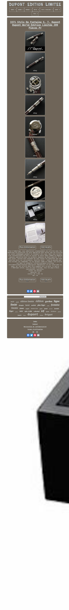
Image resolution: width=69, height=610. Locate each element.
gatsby (41, 308)
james (22, 308)
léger (11, 311)
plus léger (41, 305)
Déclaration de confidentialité (35, 326)
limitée (14, 308)
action (48, 305)
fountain (56, 308)
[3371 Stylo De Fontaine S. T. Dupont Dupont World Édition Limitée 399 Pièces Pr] (35, 41)
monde (17, 302)
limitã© (20, 315)
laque (24, 315)
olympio (21, 305)
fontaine (55, 304)
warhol (33, 305)
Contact (35, 324)
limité (14, 304)
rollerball (36, 311)
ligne (56, 301)
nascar (47, 311)
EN (33, 332)
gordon (48, 301)
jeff (42, 311)
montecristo (34, 308)
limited (41, 315)
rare (21, 311)
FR (37, 332)
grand (45, 308)
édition (40, 301)
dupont (33, 314)
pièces (59, 311)
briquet (49, 314)
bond (27, 305)
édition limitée (27, 301)
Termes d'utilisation (35, 329)
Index (35, 321)
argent (27, 308)
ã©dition (53, 311)
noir (12, 301)
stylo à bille (28, 311)
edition (16, 311)
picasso (51, 308)
